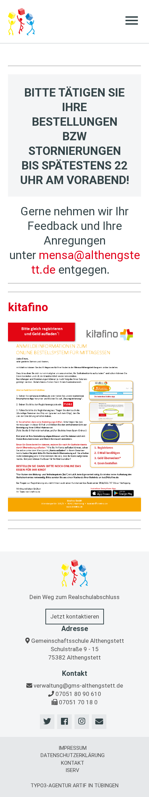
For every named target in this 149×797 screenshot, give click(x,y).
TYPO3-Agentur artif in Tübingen (74, 785)
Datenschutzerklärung (73, 755)
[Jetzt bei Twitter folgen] (47, 721)
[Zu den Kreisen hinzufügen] (81, 721)
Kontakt (72, 763)
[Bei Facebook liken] (64, 721)
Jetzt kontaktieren (74, 616)
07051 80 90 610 (78, 693)
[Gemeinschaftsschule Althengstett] (21, 21)
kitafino (28, 307)
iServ (72, 770)
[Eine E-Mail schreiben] (99, 721)
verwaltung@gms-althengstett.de (78, 685)
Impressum (73, 748)
